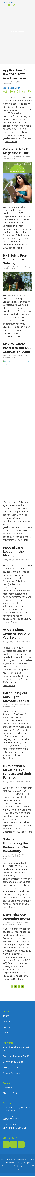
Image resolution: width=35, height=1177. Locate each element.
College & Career (12, 1067)
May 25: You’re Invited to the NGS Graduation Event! (17, 348)
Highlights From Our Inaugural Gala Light (15, 259)
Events (27, 267)
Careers (7, 1027)
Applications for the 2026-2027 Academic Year (15, 74)
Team (6, 1015)
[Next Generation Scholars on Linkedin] (13, 1144)
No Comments (8, 858)
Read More (11, 141)
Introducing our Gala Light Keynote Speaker (16, 697)
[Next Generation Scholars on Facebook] (6, 1144)
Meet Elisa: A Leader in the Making (13, 551)
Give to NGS (9, 1087)
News (29, 82)
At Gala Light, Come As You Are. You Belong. (16, 633)
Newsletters (7, 83)
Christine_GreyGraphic (22, 157)
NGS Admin (21, 82)
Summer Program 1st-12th (17, 1056)
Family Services (11, 1073)
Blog (5, 1032)
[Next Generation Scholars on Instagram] (21, 1144)
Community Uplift (13, 1062)
